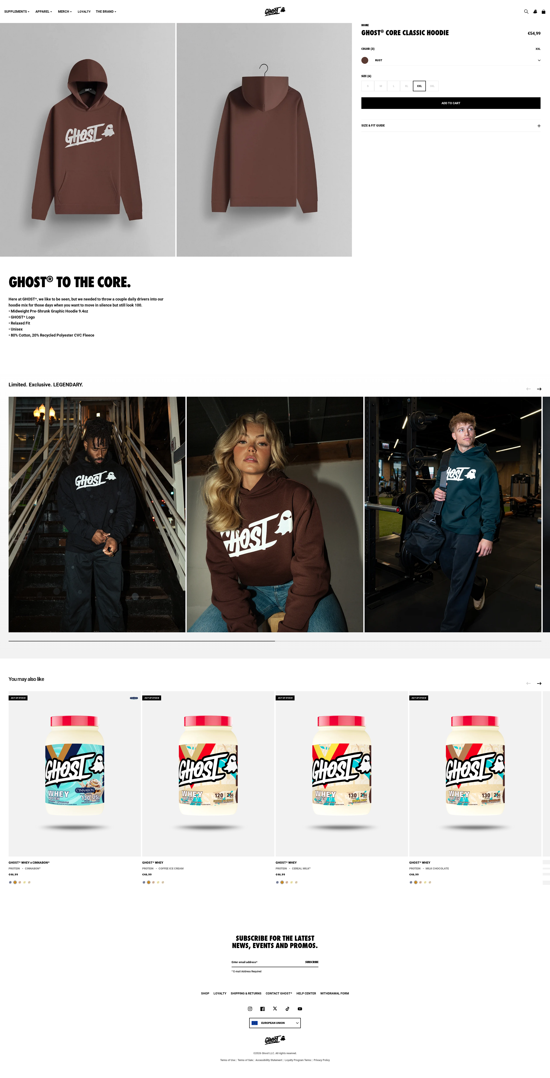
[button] (526, 11)
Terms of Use (227, 1060)
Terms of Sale (245, 1060)
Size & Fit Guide (373, 125)
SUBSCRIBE (311, 962)
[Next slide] (539, 389)
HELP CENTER (306, 993)
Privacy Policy (322, 1060)
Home (365, 25)
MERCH (63, 12)
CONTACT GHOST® (279, 993)
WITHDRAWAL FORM (334, 993)
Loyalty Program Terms (298, 1060)
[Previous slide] (528, 389)
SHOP (205, 993)
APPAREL (42, 12)
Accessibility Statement (268, 1060)
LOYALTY (84, 11)
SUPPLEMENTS (15, 12)
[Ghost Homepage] (275, 11)
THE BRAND (105, 12)
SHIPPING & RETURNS (246, 993)
